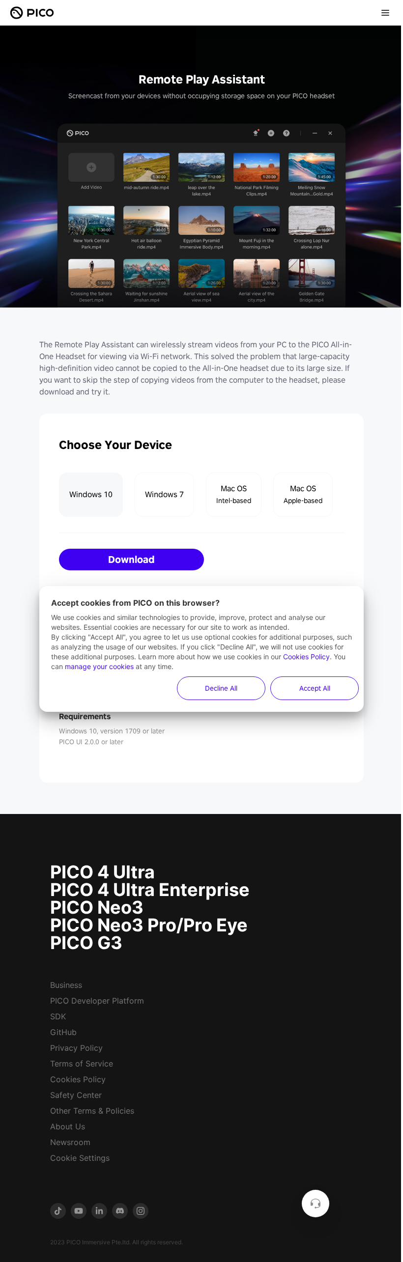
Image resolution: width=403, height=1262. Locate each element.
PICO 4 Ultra (102, 872)
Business (66, 985)
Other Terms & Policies (92, 1111)
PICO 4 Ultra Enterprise (150, 889)
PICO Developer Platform (97, 1001)
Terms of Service (81, 1063)
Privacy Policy (76, 1048)
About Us (67, 1126)
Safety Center (76, 1095)
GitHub (63, 1032)
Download (131, 559)
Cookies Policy (78, 1079)
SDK (58, 1016)
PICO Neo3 (97, 907)
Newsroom (70, 1142)
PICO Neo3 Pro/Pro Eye (149, 925)
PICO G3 (86, 943)
